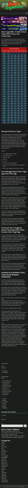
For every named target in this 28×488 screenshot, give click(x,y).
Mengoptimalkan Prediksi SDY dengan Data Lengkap (13, 435)
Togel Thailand (4, 480)
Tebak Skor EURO (6, 387)
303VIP (2, 366)
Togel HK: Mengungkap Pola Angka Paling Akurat (12, 437)
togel (2, 471)
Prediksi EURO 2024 (6, 385)
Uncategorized (4, 481)
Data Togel (19, 140)
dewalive (4, 398)
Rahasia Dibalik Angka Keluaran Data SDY (10, 431)
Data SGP (3, 454)
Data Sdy (3, 453)
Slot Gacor (3, 419)
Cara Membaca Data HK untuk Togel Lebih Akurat (12, 432)
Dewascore (3, 368)
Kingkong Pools (4, 465)
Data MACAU (4, 451)
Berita (2, 445)
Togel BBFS (4, 472)
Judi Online (3, 459)
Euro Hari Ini (5, 388)
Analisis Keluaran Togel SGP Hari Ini (9, 434)
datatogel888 (4, 457)
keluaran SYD (4, 463)
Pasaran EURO (5, 384)
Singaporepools (15, 184)
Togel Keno (3, 475)
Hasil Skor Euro (5, 393)
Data (2, 448)
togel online (4, 477)
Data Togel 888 (4, 456)
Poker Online (4, 466)
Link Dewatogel (4, 376)
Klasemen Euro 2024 (6, 391)
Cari (2, 423)
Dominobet (4, 370)
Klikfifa (2, 378)
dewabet (4, 400)
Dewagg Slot (5, 372)
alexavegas (4, 407)
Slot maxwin (5, 401)
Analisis (3, 442)
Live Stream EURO (6, 382)
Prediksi (3, 468)
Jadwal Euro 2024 (6, 390)
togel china (3, 474)
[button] (26, 13)
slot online (3, 469)
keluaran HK (4, 460)
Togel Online (5, 394)
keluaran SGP (4, 462)
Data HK (4, 415)
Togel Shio (3, 478)
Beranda (3, 443)
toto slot (4, 403)
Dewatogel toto (4, 363)
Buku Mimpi (4, 446)
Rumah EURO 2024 (6, 380)
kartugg (4, 406)
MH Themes (22, 486)
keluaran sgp (20, 197)
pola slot (4, 404)
